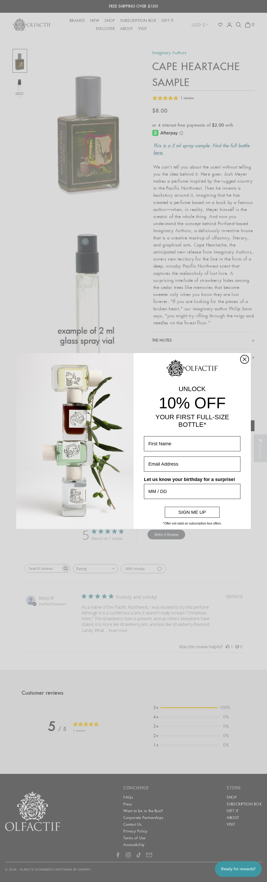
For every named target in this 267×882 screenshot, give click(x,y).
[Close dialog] (244, 359)
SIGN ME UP (192, 512)
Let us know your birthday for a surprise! (189, 479)
